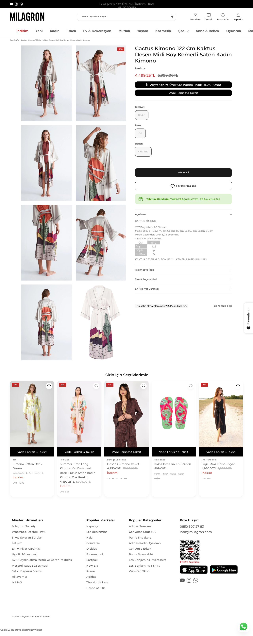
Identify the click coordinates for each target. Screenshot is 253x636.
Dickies (91, 548)
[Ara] (172, 16)
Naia (89, 537)
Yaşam (142, 31)
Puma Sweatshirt (141, 554)
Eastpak (92, 560)
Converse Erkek (140, 548)
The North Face (97, 582)
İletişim (17, 543)
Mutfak (124, 31)
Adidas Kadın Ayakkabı (145, 543)
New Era (92, 565)
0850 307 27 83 (192, 526)
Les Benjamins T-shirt (144, 565)
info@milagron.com (196, 532)
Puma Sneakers (140, 537)
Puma (90, 571)
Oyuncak (233, 31)
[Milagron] (27, 16)
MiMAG (17, 582)
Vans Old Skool (139, 571)
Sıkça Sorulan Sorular (27, 537)
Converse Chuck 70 (142, 532)
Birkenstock (95, 554)
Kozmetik (163, 31)
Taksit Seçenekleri (146, 279)
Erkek (71, 31)
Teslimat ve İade (144, 269)
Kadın (54, 31)
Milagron (24, 616)
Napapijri (92, 526)
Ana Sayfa (14, 40)
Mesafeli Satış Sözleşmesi (30, 565)
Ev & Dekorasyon (97, 31)
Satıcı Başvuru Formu (27, 571)
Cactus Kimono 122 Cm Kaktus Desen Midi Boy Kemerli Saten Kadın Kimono (55, 40)
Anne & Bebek (207, 31)
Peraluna (140, 68)
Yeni (39, 31)
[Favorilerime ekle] (49, 386)
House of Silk (95, 588)
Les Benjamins (96, 532)
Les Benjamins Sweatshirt (147, 560)
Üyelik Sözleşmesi (24, 554)
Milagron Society (24, 526)
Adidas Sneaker (140, 526)
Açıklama (140, 214)
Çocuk (183, 31)
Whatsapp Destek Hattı (28, 532)
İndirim (22, 31)
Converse (93, 543)
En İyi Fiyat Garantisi (147, 288)
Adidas (91, 576)
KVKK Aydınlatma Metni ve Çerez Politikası (42, 560)
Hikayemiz (19, 576)
